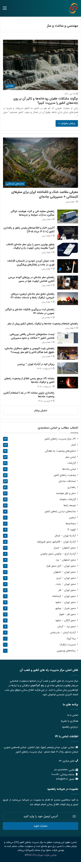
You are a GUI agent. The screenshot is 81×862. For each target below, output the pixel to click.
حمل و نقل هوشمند (66, 493)
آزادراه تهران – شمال (65, 536)
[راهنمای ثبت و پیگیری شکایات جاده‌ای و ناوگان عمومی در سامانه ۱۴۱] (67, 313)
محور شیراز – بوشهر (65, 608)
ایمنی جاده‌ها (69, 469)
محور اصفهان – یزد (66, 560)
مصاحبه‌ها (71, 524)
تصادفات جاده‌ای (67, 481)
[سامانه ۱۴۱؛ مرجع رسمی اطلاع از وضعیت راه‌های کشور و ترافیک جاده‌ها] (67, 382)
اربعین (72, 518)
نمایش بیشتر (40, 410)
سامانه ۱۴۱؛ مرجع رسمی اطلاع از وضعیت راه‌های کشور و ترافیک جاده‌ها (29, 380)
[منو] (5, 9)
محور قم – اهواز (67, 614)
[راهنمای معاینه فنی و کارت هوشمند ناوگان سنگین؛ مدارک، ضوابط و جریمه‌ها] (67, 216)
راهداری (71, 487)
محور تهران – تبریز (66, 578)
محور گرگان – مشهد (65, 620)
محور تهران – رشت (66, 584)
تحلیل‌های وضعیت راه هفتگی (60, 451)
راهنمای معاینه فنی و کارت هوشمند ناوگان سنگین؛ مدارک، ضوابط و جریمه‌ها (32, 213)
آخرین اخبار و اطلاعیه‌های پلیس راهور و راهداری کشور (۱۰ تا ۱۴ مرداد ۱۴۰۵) (29, 230)
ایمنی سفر (70, 457)
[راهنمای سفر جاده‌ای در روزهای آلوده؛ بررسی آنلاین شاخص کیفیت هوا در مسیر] (67, 282)
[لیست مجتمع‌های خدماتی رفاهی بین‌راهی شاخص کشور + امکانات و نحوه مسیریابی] (67, 337)
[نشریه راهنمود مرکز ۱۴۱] (73, 8)
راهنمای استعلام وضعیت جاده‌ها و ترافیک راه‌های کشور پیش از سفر (43, 324)
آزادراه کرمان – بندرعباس (63, 632)
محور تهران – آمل (61, 566)
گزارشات (71, 463)
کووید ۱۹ (71, 530)
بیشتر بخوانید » (66, 123)
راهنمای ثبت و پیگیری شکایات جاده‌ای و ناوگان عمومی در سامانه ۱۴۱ (29, 311)
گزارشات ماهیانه (68, 499)
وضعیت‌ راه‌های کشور (65, 475)
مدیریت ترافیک (68, 645)
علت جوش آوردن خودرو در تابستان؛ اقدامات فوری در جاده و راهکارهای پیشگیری (30, 263)
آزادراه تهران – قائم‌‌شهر (56, 542)
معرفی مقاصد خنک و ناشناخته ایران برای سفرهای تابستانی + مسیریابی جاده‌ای (44, 194)
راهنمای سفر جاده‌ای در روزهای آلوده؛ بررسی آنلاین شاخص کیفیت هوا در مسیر (31, 279)
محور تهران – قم (67, 590)
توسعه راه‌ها (70, 505)
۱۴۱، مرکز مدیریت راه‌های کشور (60, 439)
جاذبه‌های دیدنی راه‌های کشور (60, 511)
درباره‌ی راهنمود (70, 727)
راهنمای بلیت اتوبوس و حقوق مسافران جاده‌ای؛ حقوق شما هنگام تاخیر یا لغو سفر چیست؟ (29, 350)
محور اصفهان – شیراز (65, 548)
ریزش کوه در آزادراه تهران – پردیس (35, 364)
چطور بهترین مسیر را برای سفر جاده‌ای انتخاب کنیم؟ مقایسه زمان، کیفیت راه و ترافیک (30, 246)
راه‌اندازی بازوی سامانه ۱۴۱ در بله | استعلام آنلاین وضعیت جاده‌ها (28, 395)
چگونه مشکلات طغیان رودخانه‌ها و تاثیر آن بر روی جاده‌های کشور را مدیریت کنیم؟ (45, 101)
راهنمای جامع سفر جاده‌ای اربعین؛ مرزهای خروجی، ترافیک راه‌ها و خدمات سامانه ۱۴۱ (32, 296)
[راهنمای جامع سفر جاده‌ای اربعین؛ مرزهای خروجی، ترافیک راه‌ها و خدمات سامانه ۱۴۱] (67, 298)
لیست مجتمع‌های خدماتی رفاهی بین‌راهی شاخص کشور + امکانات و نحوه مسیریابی (32, 336)
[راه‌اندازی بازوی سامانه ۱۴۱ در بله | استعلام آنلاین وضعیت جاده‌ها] (67, 397)
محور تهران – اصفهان (64, 572)
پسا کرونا (71, 639)
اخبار (73, 445)
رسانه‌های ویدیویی (66, 651)
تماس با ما (72, 715)
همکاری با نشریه (69, 721)
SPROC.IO (30, 855)
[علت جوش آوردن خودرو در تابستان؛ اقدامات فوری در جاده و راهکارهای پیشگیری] (67, 266)
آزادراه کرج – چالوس (58, 554)
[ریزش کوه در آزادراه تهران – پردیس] (67, 368)
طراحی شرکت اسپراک (47, 855)
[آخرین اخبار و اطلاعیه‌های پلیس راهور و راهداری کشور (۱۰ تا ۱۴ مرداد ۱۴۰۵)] (67, 233)
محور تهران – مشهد (65, 602)
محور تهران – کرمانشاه (64, 596)
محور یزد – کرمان (66, 626)
